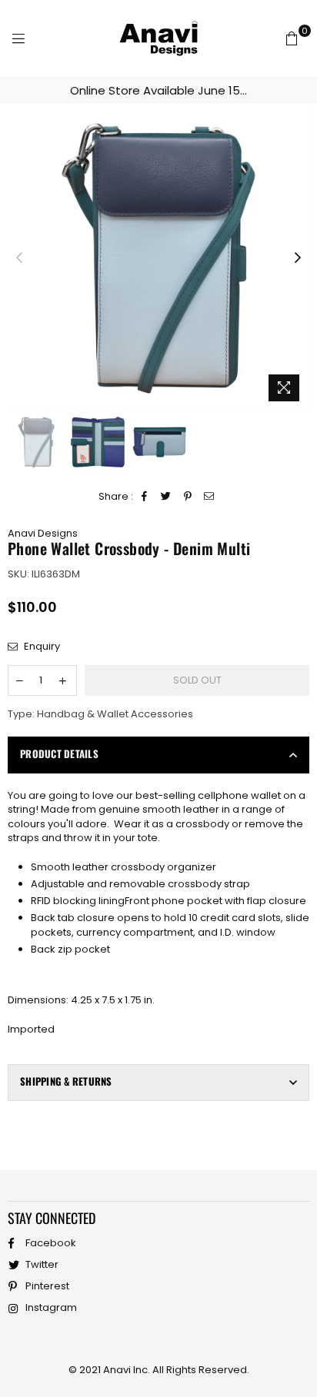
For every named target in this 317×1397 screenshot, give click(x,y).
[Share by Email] (209, 497)
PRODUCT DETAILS (59, 753)
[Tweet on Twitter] (166, 497)
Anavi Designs (43, 533)
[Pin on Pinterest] (188, 497)
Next (297, 258)
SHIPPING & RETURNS (66, 1081)
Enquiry (41, 647)
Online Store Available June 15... (158, 90)
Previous (19, 258)
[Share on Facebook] (145, 497)
